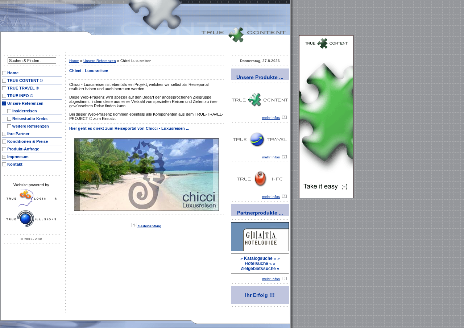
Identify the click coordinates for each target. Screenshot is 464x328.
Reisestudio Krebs (29, 118)
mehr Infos (271, 118)
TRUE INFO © (20, 96)
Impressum (18, 156)
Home (12, 73)
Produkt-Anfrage (23, 149)
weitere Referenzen (30, 126)
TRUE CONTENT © (25, 80)
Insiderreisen (24, 111)
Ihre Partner (18, 134)
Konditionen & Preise (27, 141)
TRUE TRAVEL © (23, 88)
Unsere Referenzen (25, 103)
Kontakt (14, 164)
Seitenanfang (149, 226)
